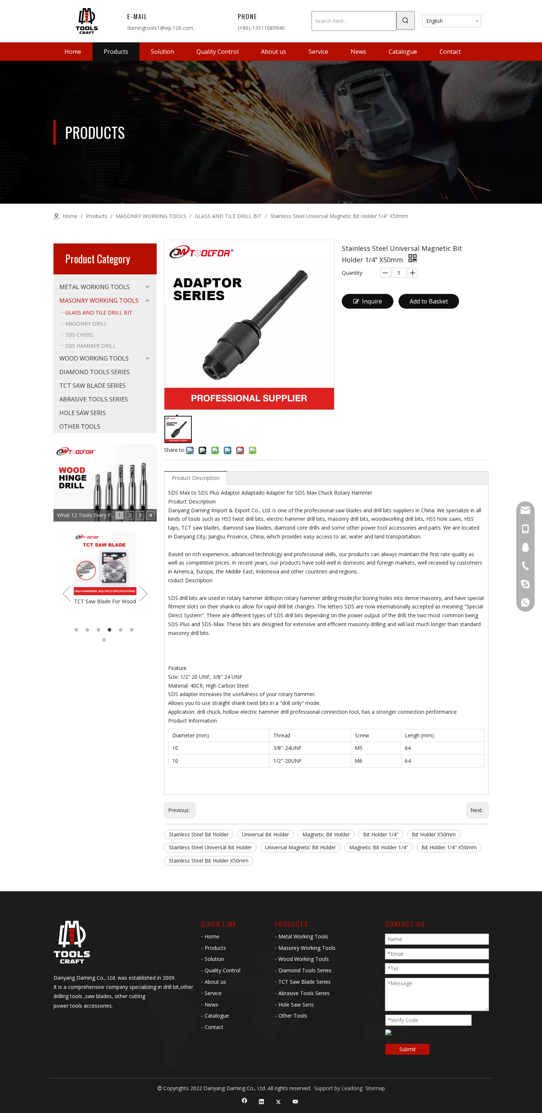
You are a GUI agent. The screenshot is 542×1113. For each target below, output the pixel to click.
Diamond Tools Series (304, 970)
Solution (214, 958)
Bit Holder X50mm (434, 834)
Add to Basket (429, 301)
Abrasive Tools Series (304, 993)
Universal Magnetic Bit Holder (300, 847)
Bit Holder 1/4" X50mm (449, 847)
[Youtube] (295, 1102)
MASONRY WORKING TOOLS (99, 300)
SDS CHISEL (79, 334)
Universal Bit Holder (265, 834)
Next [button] (143, 593)
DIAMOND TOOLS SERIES (94, 372)
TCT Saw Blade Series (304, 981)
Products (215, 947)
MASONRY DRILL (86, 323)
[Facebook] (244, 1102)
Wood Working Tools (303, 958)
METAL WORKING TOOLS (94, 287)
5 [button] (121, 629)
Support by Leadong (338, 1088)
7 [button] (105, 639)
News (211, 1004)
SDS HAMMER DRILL (90, 345)
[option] (105, 569)
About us (215, 981)
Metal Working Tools (303, 936)
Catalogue (217, 1015)
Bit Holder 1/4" (381, 834)
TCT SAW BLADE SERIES (92, 386)
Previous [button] (66, 593)
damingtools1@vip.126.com (160, 27)
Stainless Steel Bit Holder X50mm (209, 860)
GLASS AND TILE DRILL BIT (98, 312)
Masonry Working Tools (307, 947)
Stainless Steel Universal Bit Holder (210, 847)
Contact (214, 1027)
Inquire (372, 301)
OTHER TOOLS (79, 426)
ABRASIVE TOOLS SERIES (93, 399)
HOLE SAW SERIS (82, 413)
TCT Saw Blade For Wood (105, 601)
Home (212, 936)
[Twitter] (278, 1102)
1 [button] (77, 629)
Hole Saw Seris (296, 1004)
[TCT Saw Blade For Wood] (105, 564)
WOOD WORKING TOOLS (94, 358)
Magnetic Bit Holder (326, 834)
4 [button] (110, 629)
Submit (407, 1049)
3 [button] (99, 629)
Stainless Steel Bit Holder (199, 834)
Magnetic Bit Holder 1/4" (378, 847)
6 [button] (132, 629)
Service (213, 993)
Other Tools (292, 1015)
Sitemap (375, 1088)
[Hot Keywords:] (405, 20)
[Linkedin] (261, 1102)
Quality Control (222, 970)
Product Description (195, 477)
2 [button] (88, 629)
